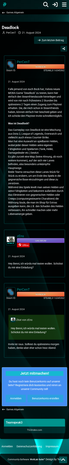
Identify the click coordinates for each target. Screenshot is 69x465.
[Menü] (64, 4)
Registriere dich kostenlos (30, 385)
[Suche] (45, 4)
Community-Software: (26, 459)
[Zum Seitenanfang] (63, 460)
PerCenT (11, 32)
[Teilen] (64, 49)
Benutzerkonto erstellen (45, 398)
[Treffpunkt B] (4, 4)
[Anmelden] (55, 4)
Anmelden (16, 398)
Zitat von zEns (24, 319)
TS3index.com (34, 429)
